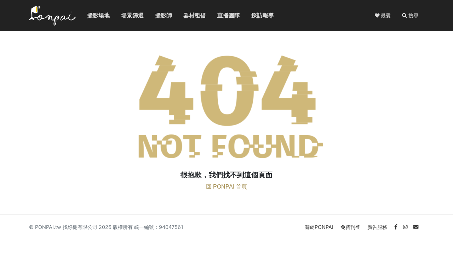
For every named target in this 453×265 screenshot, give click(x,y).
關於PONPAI (320, 227)
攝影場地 (92, 15)
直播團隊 (223, 15)
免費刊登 (351, 227)
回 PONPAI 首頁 (226, 187)
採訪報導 (257, 15)
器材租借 (189, 15)
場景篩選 (126, 15)
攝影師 (159, 15)
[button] (410, 16)
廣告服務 (378, 227)
